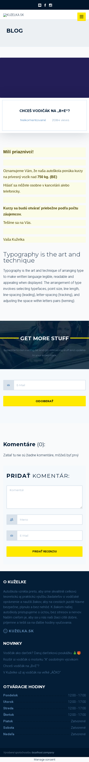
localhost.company (43, 752)
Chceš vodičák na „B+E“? (21, 666)
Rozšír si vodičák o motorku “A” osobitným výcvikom (40, 659)
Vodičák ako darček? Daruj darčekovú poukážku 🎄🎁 (42, 653)
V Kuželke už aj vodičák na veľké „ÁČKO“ (32, 672)
